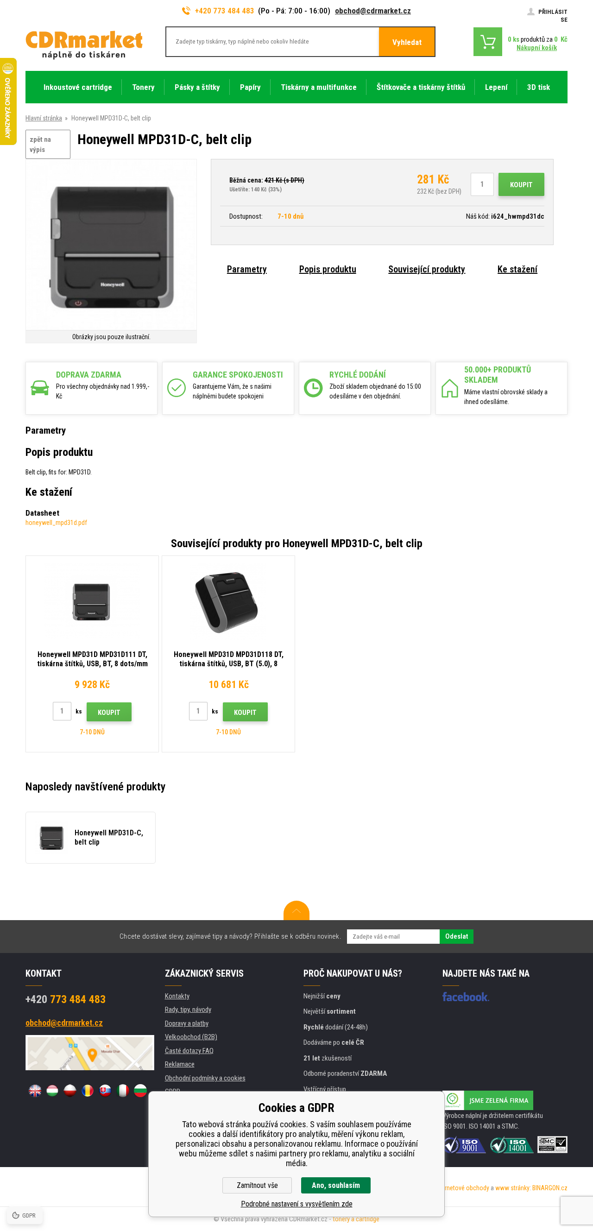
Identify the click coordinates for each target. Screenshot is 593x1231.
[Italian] (122, 1090)
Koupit (521, 185)
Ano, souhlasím (336, 1185)
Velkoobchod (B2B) (191, 1037)
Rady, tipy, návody (188, 1009)
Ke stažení (517, 269)
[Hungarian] (52, 1090)
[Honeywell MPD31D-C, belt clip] (111, 245)
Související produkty (426, 269)
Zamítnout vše (257, 1185)
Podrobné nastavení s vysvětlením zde (297, 1203)
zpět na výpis (40, 144)
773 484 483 (65, 999)
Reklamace (180, 1064)
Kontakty (177, 996)
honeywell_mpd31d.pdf (56, 522)
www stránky (512, 1188)
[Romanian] (87, 1090)
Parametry (247, 269)
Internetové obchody (462, 1188)
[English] (34, 1090)
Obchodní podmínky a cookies (205, 1078)
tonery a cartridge (356, 1219)
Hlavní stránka (43, 118)
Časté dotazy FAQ (189, 1051)
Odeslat (456, 936)
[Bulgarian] (140, 1090)
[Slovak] (105, 1090)
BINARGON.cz (550, 1188)
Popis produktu (327, 269)
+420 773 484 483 (224, 10)
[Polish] (69, 1090)
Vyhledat (407, 42)
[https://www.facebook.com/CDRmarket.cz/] (465, 996)
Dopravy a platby (186, 1023)
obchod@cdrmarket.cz (373, 10)
